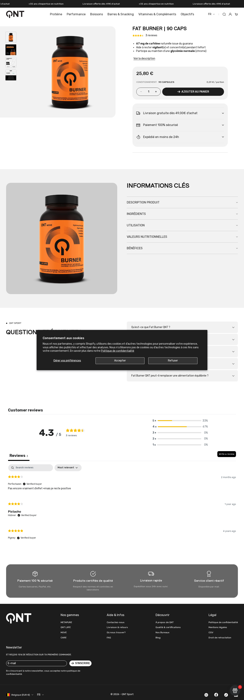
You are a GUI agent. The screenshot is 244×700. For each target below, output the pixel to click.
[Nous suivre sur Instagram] (206, 695)
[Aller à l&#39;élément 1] (10, 37)
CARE (64, 637)
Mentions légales (218, 627)
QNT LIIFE (66, 627)
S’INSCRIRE (82, 663)
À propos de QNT (165, 622)
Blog (158, 637)
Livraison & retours (117, 627)
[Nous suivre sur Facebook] (216, 695)
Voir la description (144, 58)
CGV (211, 632)
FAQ (109, 637)
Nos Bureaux (162, 632)
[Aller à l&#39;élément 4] (10, 75)
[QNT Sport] (19, 618)
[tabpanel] (122, 505)
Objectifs (187, 14)
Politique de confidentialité (117, 350)
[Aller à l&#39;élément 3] (10, 62)
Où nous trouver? (116, 632)
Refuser (173, 360)
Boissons (96, 14)
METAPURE (66, 622)
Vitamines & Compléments (157, 14)
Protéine (56, 14)
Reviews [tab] (19, 455)
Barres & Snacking (121, 14)
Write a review (226, 454)
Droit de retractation (220, 637)
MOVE (64, 632)
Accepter (120, 360)
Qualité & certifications (168, 627)
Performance (76, 14)
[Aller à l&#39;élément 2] (10, 49)
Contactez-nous (115, 622)
